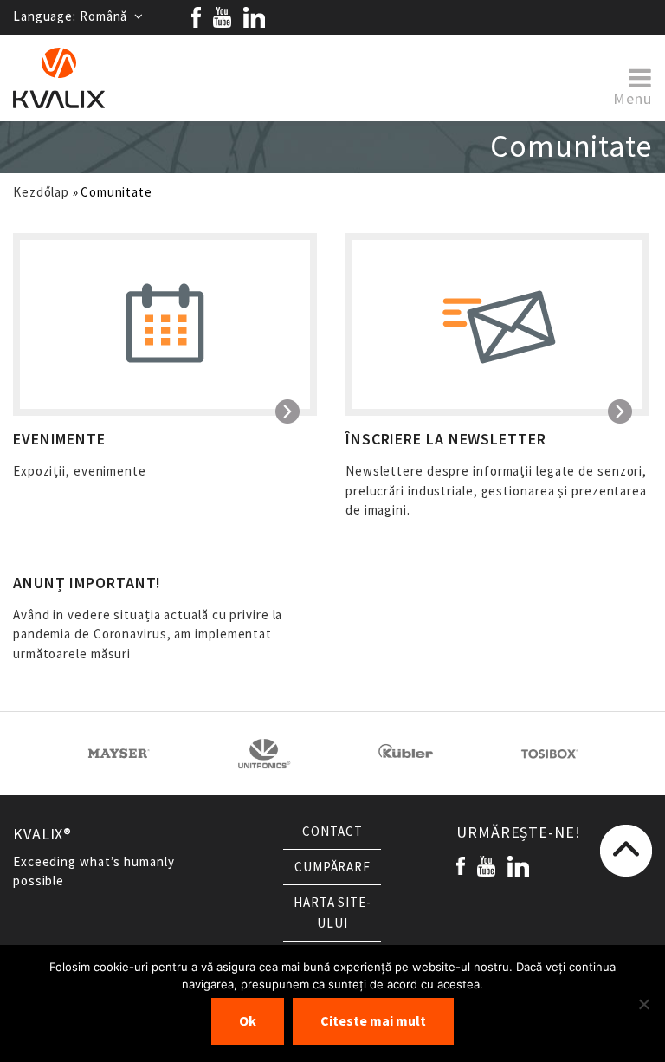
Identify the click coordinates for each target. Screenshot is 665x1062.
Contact (332, 831)
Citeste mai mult (373, 1021)
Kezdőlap (41, 192)
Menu (632, 97)
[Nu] (643, 1004)
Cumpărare (332, 867)
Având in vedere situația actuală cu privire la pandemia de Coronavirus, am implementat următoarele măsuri (147, 618)
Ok (247, 1021)
